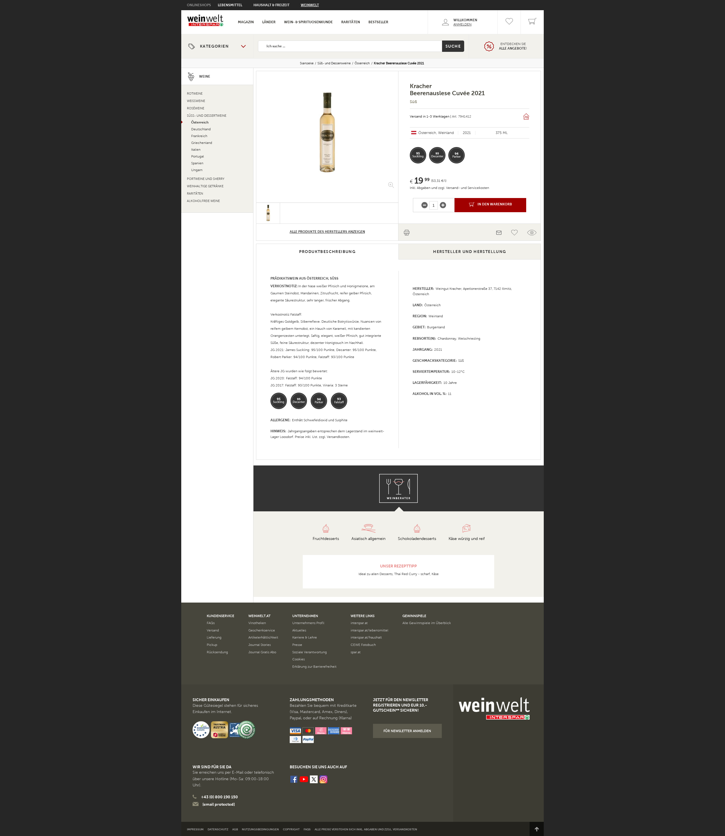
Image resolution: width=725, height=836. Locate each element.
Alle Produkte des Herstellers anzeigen (327, 232)
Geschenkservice (261, 630)
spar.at (356, 652)
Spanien (197, 163)
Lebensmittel (230, 5)
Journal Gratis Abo (262, 652)
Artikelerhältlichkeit (263, 637)
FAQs (211, 623)
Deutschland (201, 129)
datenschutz (218, 829)
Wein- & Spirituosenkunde (308, 22)
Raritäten (350, 22)
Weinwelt (310, 5)
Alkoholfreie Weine (203, 201)
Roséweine (195, 108)
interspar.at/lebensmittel (369, 630)
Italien (196, 150)
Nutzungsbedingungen (260, 829)
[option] (327, 132)
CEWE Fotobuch (363, 645)
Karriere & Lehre (304, 637)
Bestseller (378, 22)
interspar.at (359, 623)
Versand (213, 630)
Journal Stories (259, 645)
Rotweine (194, 93)
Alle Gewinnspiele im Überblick (426, 623)
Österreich (362, 63)
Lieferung (214, 637)
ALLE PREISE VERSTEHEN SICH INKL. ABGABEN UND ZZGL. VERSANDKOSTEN (366, 829)
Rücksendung (217, 652)
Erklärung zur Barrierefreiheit (314, 667)
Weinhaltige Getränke (205, 186)
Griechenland (201, 143)
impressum (195, 829)
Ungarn (196, 170)
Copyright (291, 829)
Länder (269, 22)
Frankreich (199, 136)
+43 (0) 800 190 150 (219, 797)
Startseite (307, 63)
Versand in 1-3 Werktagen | (430, 116)
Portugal (197, 156)
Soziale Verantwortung (309, 652)
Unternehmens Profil (308, 623)
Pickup (212, 645)
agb (235, 829)
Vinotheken (257, 623)
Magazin (246, 22)
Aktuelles (299, 630)
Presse (297, 645)
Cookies (298, 659)
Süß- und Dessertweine (334, 63)
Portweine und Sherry (205, 178)
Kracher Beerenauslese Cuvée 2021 (399, 63)
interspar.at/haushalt (366, 637)
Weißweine (196, 101)
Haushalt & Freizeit (271, 5)
